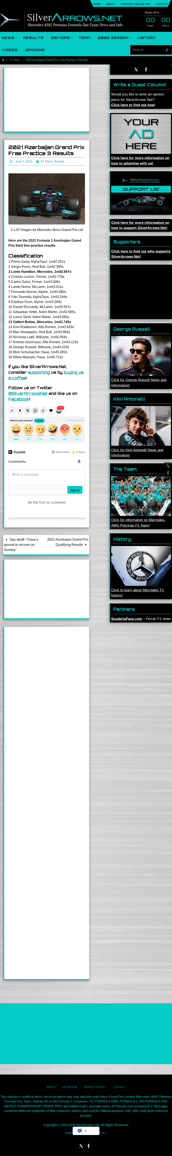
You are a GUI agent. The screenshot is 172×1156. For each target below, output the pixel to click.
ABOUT (110, 4)
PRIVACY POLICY (95, 1085)
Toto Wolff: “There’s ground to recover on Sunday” (21, 543)
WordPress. (100, 1131)
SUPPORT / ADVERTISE (135, 4)
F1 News (14, 59)
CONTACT (162, 4)
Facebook (18, 398)
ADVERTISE (69, 1085)
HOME (97, 4)
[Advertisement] (46, 99)
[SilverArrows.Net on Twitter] (167, 466)
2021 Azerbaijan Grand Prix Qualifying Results (67, 540)
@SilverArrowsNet (27, 392)
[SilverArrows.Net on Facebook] (167, 473)
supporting (39, 371)
